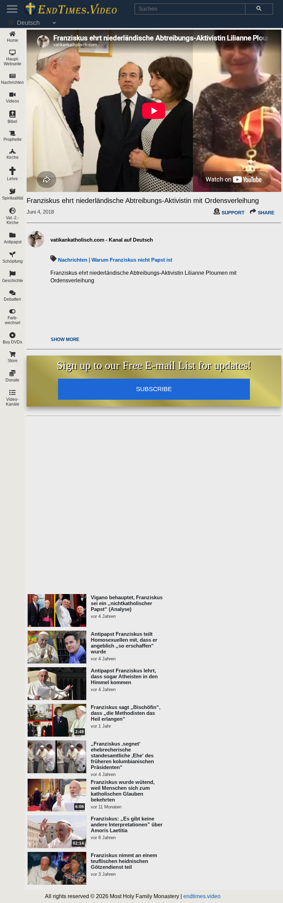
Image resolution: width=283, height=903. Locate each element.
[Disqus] (154, 505)
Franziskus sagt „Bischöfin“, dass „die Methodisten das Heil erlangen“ (125, 713)
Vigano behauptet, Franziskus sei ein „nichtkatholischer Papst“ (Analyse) (127, 603)
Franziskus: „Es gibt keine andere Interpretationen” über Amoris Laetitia (127, 824)
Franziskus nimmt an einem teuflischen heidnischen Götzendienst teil (124, 861)
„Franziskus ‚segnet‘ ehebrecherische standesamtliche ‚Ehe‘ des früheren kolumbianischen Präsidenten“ (122, 755)
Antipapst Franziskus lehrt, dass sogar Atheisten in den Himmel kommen (124, 676)
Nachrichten (72, 260)
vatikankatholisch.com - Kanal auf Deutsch (101, 240)
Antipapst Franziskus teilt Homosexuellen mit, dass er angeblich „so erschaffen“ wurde (124, 642)
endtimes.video (202, 896)
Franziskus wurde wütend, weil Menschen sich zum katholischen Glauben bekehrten (123, 791)
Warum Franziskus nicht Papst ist (131, 260)
